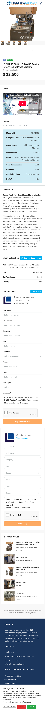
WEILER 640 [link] (20, 593)
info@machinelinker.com (16, 664)
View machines (36, 291)
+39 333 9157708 (13, 660)
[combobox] (22, 356)
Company (6, 331)
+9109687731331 (22, 300)
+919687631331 (22, 303)
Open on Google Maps (32, 258)
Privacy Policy (10, 680)
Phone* (5, 362)
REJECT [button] (22, 707)
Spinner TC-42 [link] (21, 582)
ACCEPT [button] (32, 707)
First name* (7, 310)
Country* (6, 352)
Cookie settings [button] (9, 707)
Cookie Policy (10, 683)
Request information (22, 422)
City (4, 341)
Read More (7, 700)
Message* (7, 393)
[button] (33, 50)
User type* (7, 383)
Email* (5, 372)
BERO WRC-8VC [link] (21, 557)
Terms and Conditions (13, 676)
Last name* (7, 321)
